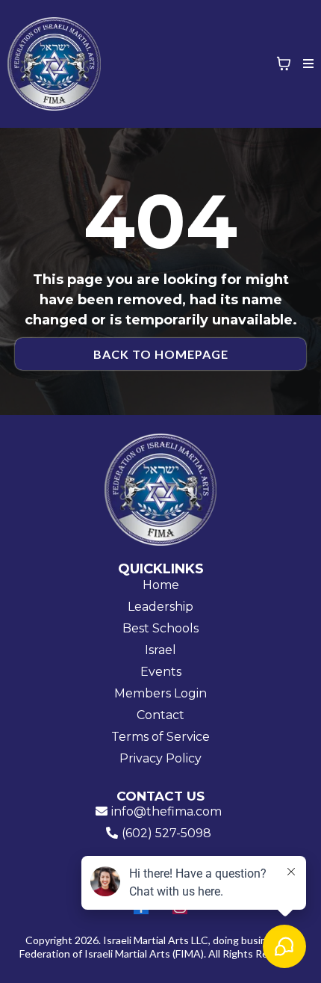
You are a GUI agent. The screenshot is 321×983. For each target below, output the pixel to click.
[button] (306, 64)
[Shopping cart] (283, 63)
